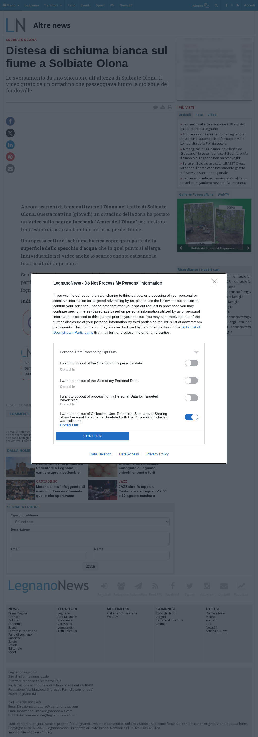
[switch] (191, 363)
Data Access (129, 454)
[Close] (216, 283)
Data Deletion (100, 454)
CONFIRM (92, 436)
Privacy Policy (158, 454)
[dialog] (129, 369)
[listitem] (129, 352)
